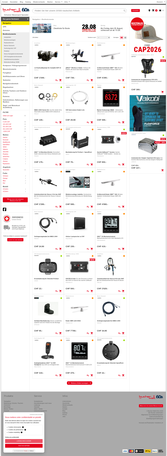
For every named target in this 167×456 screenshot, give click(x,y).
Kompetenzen (38, 401)
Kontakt (5, 2)
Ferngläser (7, 73)
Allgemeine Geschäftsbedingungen (152, 415)
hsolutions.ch (159, 423)
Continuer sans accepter (36, 414)
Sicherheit (7, 405)
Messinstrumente (9, 69)
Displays (6, 51)
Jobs (63, 416)
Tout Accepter (24, 446)
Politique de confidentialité (12, 437)
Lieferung (37, 405)
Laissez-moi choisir (24, 441)
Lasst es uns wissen (15, 240)
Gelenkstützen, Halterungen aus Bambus (15, 101)
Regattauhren (8, 87)
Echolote (6, 30)
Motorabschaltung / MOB (11, 62)
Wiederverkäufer (39, 2)
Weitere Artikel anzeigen (79, 383)
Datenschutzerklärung (156, 416)
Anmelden (135, 10)
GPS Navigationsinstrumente (13, 56)
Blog (21, 2)
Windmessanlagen (10, 40)
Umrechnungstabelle (40, 411)
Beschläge (7, 407)
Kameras (6, 96)
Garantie (36, 407)
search (124, 10)
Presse (64, 414)
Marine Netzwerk (9, 45)
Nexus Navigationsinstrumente (13, 54)
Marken (50, 2)
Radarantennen (9, 43)
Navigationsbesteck (10, 83)
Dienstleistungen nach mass (43, 403)
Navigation (7, 23)
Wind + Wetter (38, 409)
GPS (4, 27)
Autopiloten (7, 37)
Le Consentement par (24, 450)
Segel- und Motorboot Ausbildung (11, 106)
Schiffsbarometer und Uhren (14, 76)
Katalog (28, 2)
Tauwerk (6, 411)
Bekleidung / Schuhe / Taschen (13, 403)
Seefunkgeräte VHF (10, 48)
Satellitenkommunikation (11, 59)
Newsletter (14, 2)
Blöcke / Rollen (8, 409)
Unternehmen (66, 401)
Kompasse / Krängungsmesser (15, 65)
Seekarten (7, 80)
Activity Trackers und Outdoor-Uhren (15, 92)
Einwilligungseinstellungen (154, 418)
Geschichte (65, 403)
